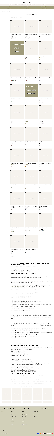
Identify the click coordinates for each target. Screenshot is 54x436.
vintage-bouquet (43, 123)
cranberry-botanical (41, 123)
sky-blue (12, 231)
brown (13, 231)
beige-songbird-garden (39, 123)
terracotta (11, 80)
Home (2, 11)
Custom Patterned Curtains (7, 11)
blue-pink (26, 38)
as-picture (11, 145)
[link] (10, 7)
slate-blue (12, 80)
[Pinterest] (5, 430)
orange (25, 58)
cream (12, 38)
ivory (11, 101)
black (25, 230)
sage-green (13, 80)
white (39, 38)
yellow (25, 166)
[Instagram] (3, 430)
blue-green (25, 38)
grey (13, 38)
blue (11, 38)
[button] (16, 18)
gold (26, 230)
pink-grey (28, 38)
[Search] (44, 3)
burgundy (26, 80)
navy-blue (25, 80)
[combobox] (43, 3)
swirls (49, 285)
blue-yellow (29, 38)
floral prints (12, 286)
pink (15, 38)
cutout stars (14, 286)
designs (19, 286)
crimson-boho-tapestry (42, 123)
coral (39, 230)
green (41, 102)
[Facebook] (1, 430)
